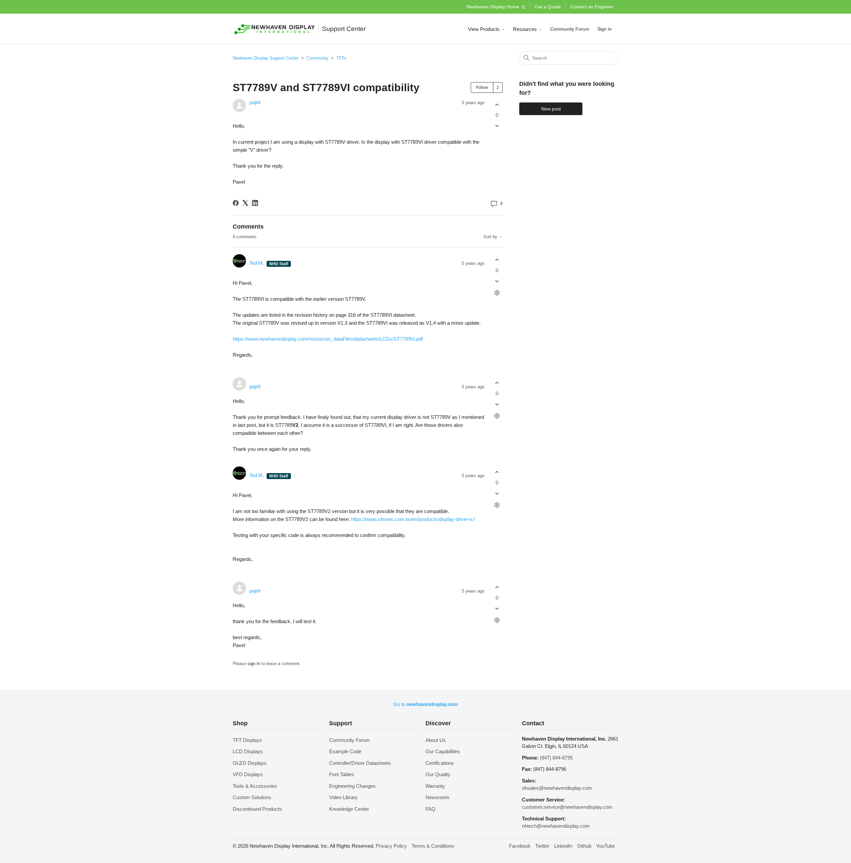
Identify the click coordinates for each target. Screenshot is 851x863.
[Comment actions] (497, 292)
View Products (484, 29)
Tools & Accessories (255, 786)
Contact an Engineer (592, 6)
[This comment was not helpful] (497, 281)
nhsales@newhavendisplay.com (557, 788)
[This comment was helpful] (497, 260)
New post (551, 108)
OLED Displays (250, 763)
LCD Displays (248, 751)
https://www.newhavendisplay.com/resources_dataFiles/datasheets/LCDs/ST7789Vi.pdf (328, 339)
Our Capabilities (443, 751)
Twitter (542, 846)
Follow (482, 87)
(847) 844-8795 (556, 758)
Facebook (520, 846)
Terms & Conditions (433, 846)
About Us (436, 740)
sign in (253, 663)
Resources (525, 29)
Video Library (343, 797)
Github (584, 846)
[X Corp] (245, 203)
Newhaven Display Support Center (266, 58)
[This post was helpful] (497, 104)
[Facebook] (236, 203)
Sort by (491, 237)
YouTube (605, 846)
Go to (425, 704)
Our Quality (438, 774)
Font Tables (341, 774)
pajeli (254, 102)
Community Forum (569, 29)
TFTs (341, 58)
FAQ (430, 809)
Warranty (435, 786)
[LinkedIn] (255, 203)
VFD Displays (248, 774)
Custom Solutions (252, 797)
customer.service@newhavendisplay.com (567, 807)
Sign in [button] (604, 29)
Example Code (345, 751)
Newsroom (437, 797)
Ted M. (257, 263)
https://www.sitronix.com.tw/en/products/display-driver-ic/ (413, 519)
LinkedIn (563, 846)
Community (317, 58)
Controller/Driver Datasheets (360, 763)
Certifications (440, 763)
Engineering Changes (352, 786)
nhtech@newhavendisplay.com (556, 826)
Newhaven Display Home (493, 6)
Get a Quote (548, 6)
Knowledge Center (349, 809)
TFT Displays (247, 740)
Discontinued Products (257, 809)
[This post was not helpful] (497, 126)
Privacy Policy (391, 846)
